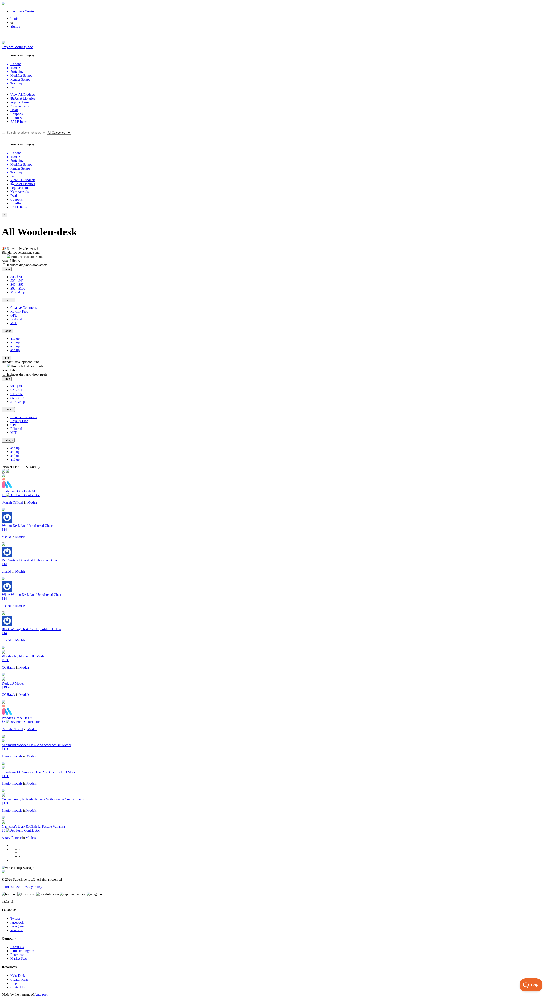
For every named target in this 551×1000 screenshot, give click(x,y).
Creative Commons (23, 307)
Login (14, 18)
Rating (7, 330)
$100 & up (17, 292)
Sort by (35, 467)
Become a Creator (22, 11)
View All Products (22, 94)
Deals (14, 110)
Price (6, 269)
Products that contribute (26, 257)
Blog (13, 983)
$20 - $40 (16, 280)
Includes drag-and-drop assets (27, 265)
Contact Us (18, 987)
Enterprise (17, 954)
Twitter (15, 918)
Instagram (17, 926)
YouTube (16, 930)
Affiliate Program (22, 951)
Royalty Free (19, 311)
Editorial (16, 319)
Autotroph (41, 994)
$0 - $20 (16, 277)
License (8, 300)
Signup (15, 26)
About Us (17, 947)
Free (13, 87)
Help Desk (17, 975)
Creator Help (19, 979)
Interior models (12, 756)
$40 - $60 (16, 284)
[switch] (38, 248)
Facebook (17, 922)
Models (32, 502)
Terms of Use (11, 887)
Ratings (8, 440)
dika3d (6, 537)
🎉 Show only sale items (19, 248)
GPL (13, 315)
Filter (6, 357)
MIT (13, 323)
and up (15, 338)
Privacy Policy (32, 887)
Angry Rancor (11, 837)
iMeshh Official (12, 502)
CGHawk (8, 667)
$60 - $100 (17, 288)
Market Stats (18, 958)
